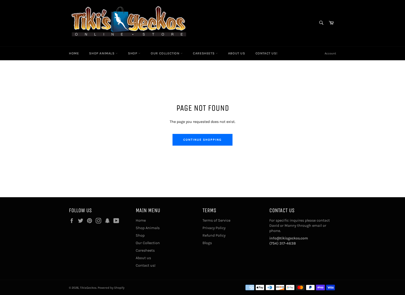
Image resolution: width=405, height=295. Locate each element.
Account (330, 53)
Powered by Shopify (111, 287)
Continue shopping (202, 139)
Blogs (207, 243)
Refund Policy (213, 235)
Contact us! (266, 53)
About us (236, 53)
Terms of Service (216, 220)
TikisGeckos (88, 287)
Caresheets (204, 53)
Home (74, 53)
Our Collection (165, 53)
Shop (133, 53)
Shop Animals (102, 53)
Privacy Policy (213, 228)
